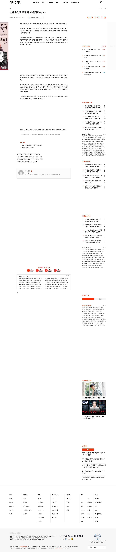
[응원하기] (31, 171)
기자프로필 (98, 514)
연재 (68, 506)
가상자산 (11, 510)
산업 (82, 502)
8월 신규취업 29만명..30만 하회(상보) (32, 145)
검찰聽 (39, 514)
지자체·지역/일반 (27, 510)
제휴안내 (53, 546)
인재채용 (17, 546)
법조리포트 (40, 502)
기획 (68, 510)
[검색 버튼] (101, 2)
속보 (82, 521)
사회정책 (90, 506)
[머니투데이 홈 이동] (15, 533)
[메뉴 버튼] (104, 2)
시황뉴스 (11, 498)
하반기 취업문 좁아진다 (28, 148)
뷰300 (25, 514)
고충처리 (69, 546)
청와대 (25, 502)
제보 (96, 517)
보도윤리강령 (75, 546)
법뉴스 (39, 498)
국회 (24, 498)
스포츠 (97, 498)
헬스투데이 (55, 514)
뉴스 (53, 498)
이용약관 (44, 546)
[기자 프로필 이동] (21, 172)
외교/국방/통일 (27, 506)
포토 (96, 510)
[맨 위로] (112, 545)
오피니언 (90, 517)
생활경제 (90, 502)
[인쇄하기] (105, 18)
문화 (89, 510)
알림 (96, 521)
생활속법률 (40, 506)
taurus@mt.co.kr (29, 173)
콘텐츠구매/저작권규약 (61, 546)
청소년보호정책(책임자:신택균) (34, 546)
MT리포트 (36, 2)
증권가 (10, 514)
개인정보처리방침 (23, 546)
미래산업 (83, 517)
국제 (89, 514)
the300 (50, 2)
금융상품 (11, 506)
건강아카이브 (55, 510)
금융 (82, 498)
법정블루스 (40, 510)
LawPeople (41, 517)
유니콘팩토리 (75, 2)
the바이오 (65, 2)
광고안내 (49, 546)
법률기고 (40, 521)
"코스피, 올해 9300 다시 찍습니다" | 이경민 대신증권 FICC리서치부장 (93, 417)
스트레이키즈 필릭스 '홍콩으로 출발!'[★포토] (93, 398)
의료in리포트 (55, 506)
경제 (89, 498)
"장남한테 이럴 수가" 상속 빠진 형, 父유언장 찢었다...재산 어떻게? (92, 108)
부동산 (82, 510)
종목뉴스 (11, 502)
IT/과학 (83, 514)
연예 (96, 494)
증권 (43, 2)
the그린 (54, 517)
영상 (96, 506)
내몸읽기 (54, 502)
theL (57, 2)
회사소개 (12, 546)
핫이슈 (68, 502)
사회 (82, 506)
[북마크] (102, 18)
